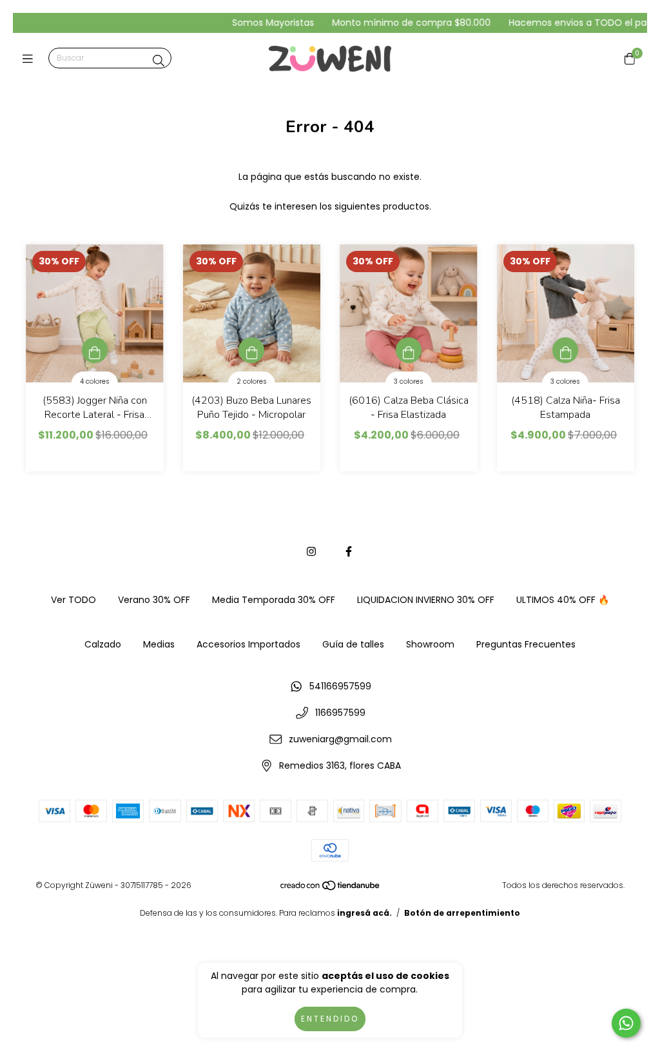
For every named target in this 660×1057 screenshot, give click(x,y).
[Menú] (30, 58)
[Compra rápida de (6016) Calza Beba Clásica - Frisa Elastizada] (409, 350)
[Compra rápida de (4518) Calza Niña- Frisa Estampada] (565, 350)
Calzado (102, 644)
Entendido (330, 1018)
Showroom (430, 644)
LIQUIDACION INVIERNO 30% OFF (425, 599)
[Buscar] (158, 61)
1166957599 (340, 712)
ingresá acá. (364, 912)
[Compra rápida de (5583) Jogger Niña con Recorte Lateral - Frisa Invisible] (95, 350)
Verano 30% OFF (154, 599)
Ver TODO (73, 599)
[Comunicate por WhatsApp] (626, 1023)
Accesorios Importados (248, 644)
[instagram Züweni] (311, 551)
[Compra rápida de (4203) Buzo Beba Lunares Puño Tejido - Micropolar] (251, 350)
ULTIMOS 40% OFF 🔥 (562, 599)
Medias (159, 644)
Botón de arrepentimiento (462, 912)
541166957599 (340, 686)
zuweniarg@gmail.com (340, 739)
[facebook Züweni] (348, 551)
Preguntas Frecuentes (526, 644)
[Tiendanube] (330, 888)
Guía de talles (353, 644)
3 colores (408, 381)
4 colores (95, 381)
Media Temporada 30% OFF (273, 599)
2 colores (252, 381)
